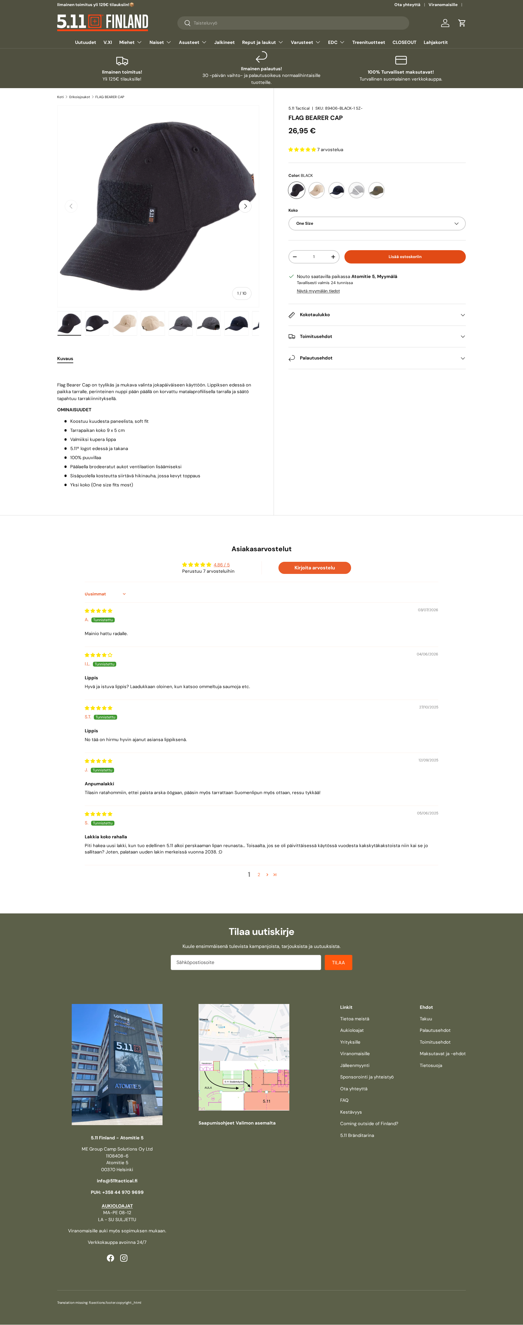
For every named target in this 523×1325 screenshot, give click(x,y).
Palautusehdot (435, 1030)
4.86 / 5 (222, 565)
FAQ (344, 1100)
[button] (462, 23)
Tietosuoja (431, 1065)
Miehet (127, 42)
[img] (98, 611)
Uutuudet (85, 42)
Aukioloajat (352, 1030)
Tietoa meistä (354, 1019)
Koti (60, 97)
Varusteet (302, 42)
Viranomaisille (443, 4)
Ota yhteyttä (407, 4)
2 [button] (259, 875)
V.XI (108, 42)
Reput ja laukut (259, 42)
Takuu (426, 1019)
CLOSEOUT (404, 42)
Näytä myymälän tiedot (318, 290)
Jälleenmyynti (355, 1065)
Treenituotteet (368, 42)
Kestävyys (351, 1112)
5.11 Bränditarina (357, 1135)
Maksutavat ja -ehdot (443, 1054)
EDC (332, 42)
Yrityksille (350, 1042)
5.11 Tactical (299, 108)
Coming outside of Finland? (369, 1124)
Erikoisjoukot (79, 97)
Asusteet (189, 42)
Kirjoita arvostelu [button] (314, 568)
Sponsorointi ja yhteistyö (367, 1077)
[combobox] (293, 23)
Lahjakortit (436, 42)
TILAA (338, 962)
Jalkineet (224, 42)
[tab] (65, 358)
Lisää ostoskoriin (405, 256)
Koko (293, 210)
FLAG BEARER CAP (109, 97)
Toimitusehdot (435, 1042)
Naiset (157, 42)
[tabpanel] (158, 429)
